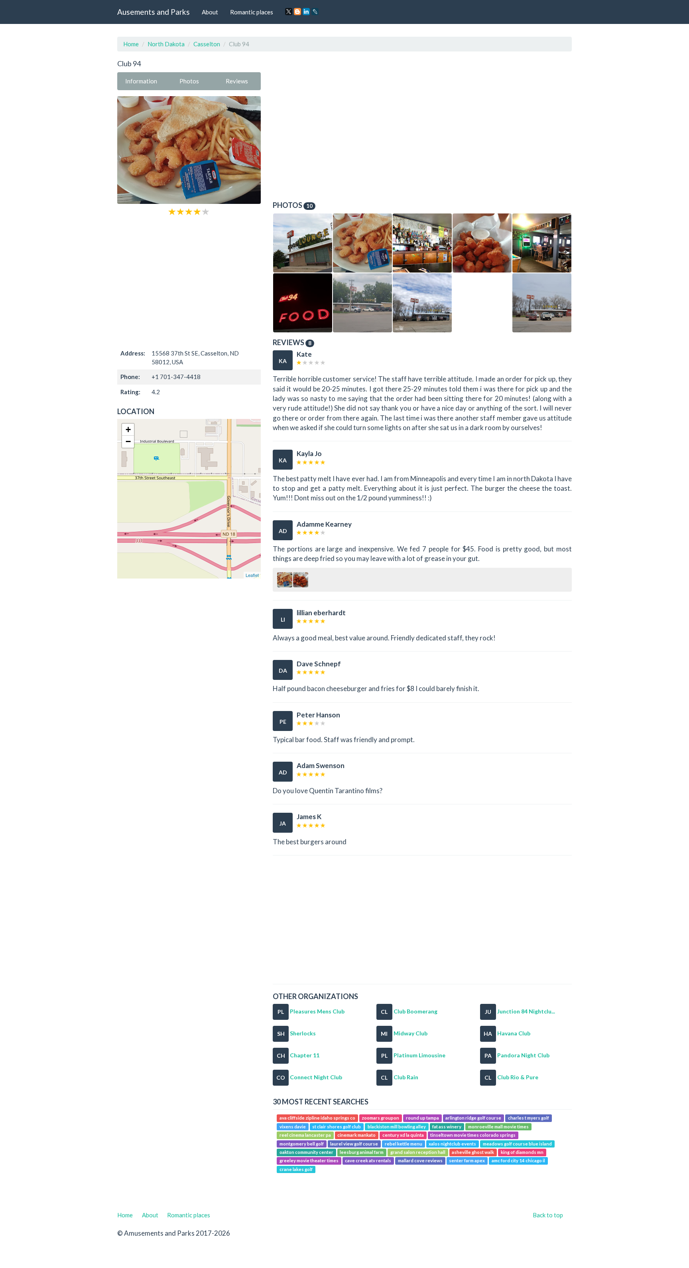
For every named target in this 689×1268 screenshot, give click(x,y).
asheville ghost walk (473, 1152)
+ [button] (128, 430)
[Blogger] (297, 11)
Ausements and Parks (153, 11)
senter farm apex (467, 1160)
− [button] (128, 441)
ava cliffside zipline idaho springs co (317, 1118)
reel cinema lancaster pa (305, 1135)
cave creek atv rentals (368, 1160)
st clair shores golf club (336, 1126)
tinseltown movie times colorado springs (473, 1135)
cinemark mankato (356, 1135)
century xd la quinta (403, 1135)
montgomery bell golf (302, 1143)
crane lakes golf (296, 1169)
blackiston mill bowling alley (397, 1126)
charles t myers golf (528, 1118)
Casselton (206, 43)
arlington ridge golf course (473, 1118)
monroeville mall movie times (498, 1126)
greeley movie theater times (309, 1160)
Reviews (237, 81)
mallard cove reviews (420, 1160)
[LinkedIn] (306, 11)
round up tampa (422, 1118)
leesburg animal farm (362, 1152)
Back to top (548, 1215)
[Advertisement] (189, 282)
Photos (189, 81)
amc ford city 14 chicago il (518, 1160)
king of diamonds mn (522, 1152)
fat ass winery (446, 1126)
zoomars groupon (380, 1118)
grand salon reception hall (417, 1152)
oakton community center (306, 1152)
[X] (288, 11)
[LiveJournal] (315, 11)
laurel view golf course (354, 1143)
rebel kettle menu (403, 1143)
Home (131, 43)
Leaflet (252, 575)
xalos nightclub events (452, 1143)
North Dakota (166, 43)
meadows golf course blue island (517, 1143)
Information (141, 81)
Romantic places (251, 12)
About (210, 12)
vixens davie (293, 1126)
